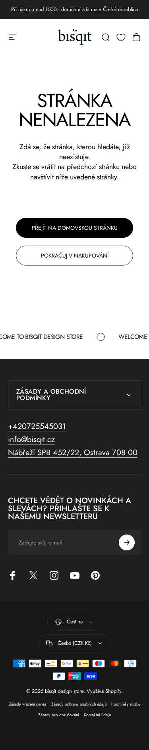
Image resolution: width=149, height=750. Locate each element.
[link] (72, 453)
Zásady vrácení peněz (27, 704)
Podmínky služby (126, 704)
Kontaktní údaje (97, 715)
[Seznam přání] (121, 37)
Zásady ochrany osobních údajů (78, 704)
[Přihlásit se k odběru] (127, 542)
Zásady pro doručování (58, 715)
